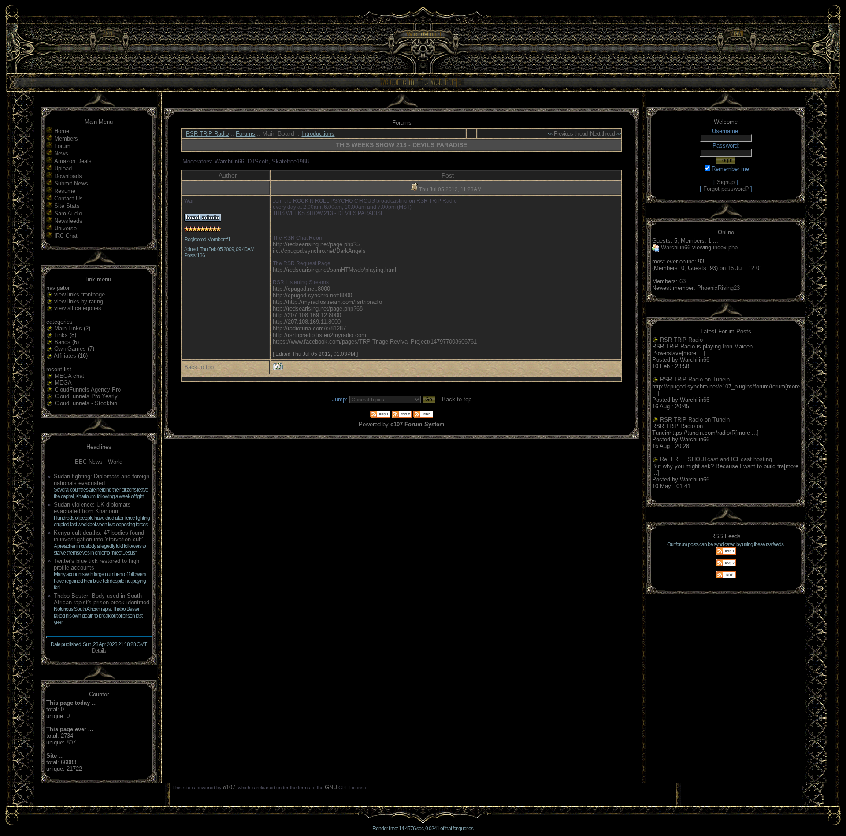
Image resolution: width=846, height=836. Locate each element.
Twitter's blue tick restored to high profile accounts (96, 564)
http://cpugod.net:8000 (301, 288)
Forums (245, 133)
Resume (64, 191)
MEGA (63, 382)
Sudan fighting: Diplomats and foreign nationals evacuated (101, 479)
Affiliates (65, 355)
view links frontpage (79, 294)
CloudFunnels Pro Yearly (86, 396)
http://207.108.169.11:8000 (307, 321)
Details (99, 650)
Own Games (70, 348)
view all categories (77, 308)
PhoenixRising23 (718, 288)
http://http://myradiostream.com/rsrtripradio (327, 302)
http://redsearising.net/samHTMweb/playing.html (334, 269)
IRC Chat (66, 236)
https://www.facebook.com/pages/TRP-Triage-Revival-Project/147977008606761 (375, 341)
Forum (62, 146)
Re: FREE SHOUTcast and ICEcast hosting (716, 459)
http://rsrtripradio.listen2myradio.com (319, 335)
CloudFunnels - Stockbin (86, 403)
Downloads (68, 176)
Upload (63, 168)
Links (61, 335)
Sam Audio (68, 213)
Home (61, 131)
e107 (229, 787)
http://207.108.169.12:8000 (307, 315)
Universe (65, 228)
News (61, 153)
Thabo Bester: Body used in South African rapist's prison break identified (101, 599)
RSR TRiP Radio (207, 133)
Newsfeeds (68, 221)
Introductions (317, 133)
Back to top (199, 367)
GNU (331, 787)
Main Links (68, 328)
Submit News (71, 183)
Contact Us (68, 198)
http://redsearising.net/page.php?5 (316, 244)
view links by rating (78, 301)
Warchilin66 (675, 247)
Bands (62, 342)
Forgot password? (726, 188)
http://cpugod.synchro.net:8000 (312, 295)
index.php (725, 247)
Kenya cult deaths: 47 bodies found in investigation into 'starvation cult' (99, 536)
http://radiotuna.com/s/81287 (309, 328)
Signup (726, 182)
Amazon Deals (73, 161)
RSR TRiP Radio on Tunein (695, 379)
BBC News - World (98, 462)
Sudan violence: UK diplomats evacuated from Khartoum (92, 507)
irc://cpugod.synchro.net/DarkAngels (319, 251)
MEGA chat (69, 376)
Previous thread (570, 133)
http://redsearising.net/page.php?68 (318, 308)
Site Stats (67, 206)
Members (66, 138)
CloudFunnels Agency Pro (88, 389)
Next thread (602, 133)
